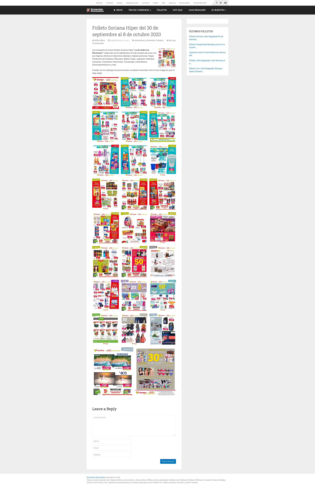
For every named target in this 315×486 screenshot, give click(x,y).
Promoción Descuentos (96, 477)
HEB (163, 3)
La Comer (145, 3)
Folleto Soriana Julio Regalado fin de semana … (206, 38)
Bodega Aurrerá (132, 3)
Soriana (119, 3)
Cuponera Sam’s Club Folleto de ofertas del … (207, 54)
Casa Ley (172, 3)
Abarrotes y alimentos (145, 40)
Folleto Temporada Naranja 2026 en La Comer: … (207, 46)
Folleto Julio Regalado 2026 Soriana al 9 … (207, 62)
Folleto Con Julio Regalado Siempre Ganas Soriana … (205, 70)
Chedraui (109, 3)
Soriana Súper (184, 3)
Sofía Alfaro (99, 40)
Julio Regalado (197, 10)
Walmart (99, 3)
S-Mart (155, 3)
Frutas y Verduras (139, 10)
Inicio (119, 10)
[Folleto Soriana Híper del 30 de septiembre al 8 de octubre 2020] (167, 66)
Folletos (162, 10)
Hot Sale (177, 10)
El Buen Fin (218, 10)
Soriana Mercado (200, 3)
